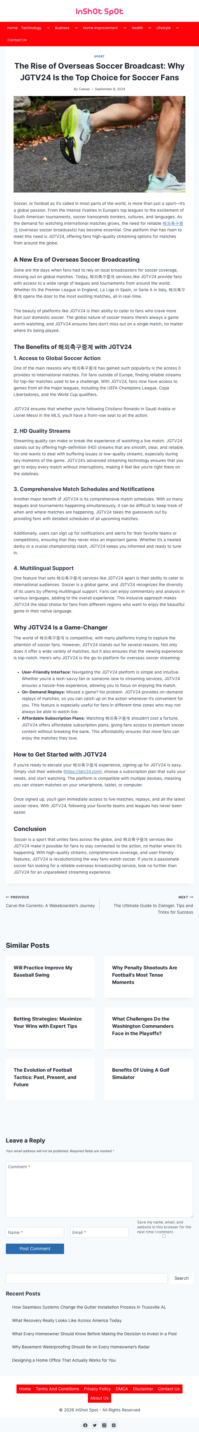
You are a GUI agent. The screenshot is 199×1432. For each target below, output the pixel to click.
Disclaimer (143, 1388)
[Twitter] (95, 1425)
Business (62, 27)
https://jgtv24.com (82, 771)
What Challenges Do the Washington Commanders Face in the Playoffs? (143, 1026)
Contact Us (17, 40)
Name (15, 1232)
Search (181, 1278)
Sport (99, 56)
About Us (99, 1398)
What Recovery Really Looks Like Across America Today (67, 1320)
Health (137, 27)
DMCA (122, 1388)
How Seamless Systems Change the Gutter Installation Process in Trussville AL (89, 1307)
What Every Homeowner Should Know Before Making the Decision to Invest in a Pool (94, 1333)
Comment (19, 1166)
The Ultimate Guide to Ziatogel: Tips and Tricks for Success (153, 905)
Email (79, 1232)
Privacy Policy (97, 1388)
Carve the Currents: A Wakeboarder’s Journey (50, 901)
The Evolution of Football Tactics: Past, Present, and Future (45, 1077)
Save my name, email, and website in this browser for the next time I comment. (164, 1227)
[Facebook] (85, 1425)
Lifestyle (164, 27)
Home (13, 27)
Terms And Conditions (57, 1388)
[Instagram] (104, 1425)
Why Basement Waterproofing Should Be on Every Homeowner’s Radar (81, 1346)
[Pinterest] (114, 1425)
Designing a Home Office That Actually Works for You (64, 1360)
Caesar (84, 89)
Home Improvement (100, 27)
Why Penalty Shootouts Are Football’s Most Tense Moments (144, 975)
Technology (31, 27)
